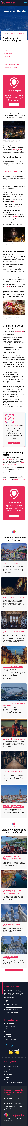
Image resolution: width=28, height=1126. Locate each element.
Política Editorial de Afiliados (14, 1007)
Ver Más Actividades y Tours (14, 970)
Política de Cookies (11, 1004)
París (7, 1079)
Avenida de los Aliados (10, 171)
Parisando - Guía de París (13, 1098)
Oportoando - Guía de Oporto (14, 1106)
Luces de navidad (8, 53)
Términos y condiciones (12, 1009)
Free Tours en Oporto (12, 1066)
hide (15, 48)
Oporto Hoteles (10, 1023)
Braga (7, 1031)
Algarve (8, 1071)
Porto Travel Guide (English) (14, 1082)
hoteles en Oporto (7, 459)
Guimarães (9, 1036)
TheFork (16, 425)
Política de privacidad (12, 1012)
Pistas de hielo (7, 56)
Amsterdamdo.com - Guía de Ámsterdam (14, 1109)
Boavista (20, 206)
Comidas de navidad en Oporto (11, 64)
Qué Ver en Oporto (11, 1026)
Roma (7, 1077)
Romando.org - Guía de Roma (14, 1100)
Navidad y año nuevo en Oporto (13, 34)
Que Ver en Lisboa (11, 1039)
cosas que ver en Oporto (11, 159)
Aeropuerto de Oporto (12, 1028)
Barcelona (9, 1074)
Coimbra (8, 1034)
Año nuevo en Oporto (9, 61)
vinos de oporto (16, 149)
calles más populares (10, 183)
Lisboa (8, 1069)
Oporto (5, 33)
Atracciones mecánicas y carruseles (13, 59)
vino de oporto (8, 371)
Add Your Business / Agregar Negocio (14, 1001)
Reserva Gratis (14, 104)
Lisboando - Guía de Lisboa (13, 1103)
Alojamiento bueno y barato (10, 67)
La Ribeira (7, 286)
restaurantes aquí (19, 331)
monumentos (14, 216)
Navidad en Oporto (8, 50)
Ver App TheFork (14, 443)
